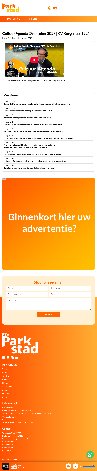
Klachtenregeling (8, 444)
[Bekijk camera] (68, 466)
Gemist (5, 379)
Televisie (5, 376)
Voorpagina (6, 369)
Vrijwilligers (7, 386)
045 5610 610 (12, 436)
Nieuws (5, 383)
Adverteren (6, 390)
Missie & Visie (7, 447)
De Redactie (7, 450)
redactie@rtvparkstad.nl (15, 439)
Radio (4, 372)
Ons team (6, 394)
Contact (5, 397)
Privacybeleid (7, 441)
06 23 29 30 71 (12, 433)
